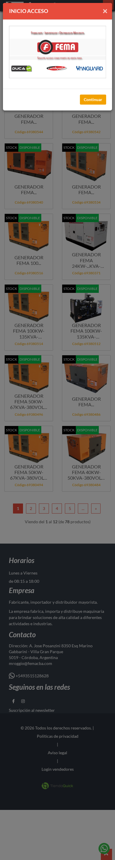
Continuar (93, 99)
